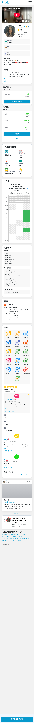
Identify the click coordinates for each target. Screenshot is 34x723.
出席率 (6, 163)
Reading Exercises (8, 534)
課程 (8, 52)
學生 (8, 46)
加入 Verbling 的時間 (22, 154)
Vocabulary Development (10, 538)
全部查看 (17, 513)
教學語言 (9, 40)
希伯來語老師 (6, 544)
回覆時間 (7, 154)
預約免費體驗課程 (17, 719)
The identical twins (10, 502)
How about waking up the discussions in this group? (19, 520)
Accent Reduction (24, 538)
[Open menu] (30, 2)
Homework (5, 540)
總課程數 (21, 163)
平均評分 (21, 171)
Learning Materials (17, 536)
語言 (5, 421)
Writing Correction (20, 534)
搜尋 (5, 415)
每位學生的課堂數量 (10, 171)
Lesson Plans (6, 536)
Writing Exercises (15, 540)
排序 (5, 428)
